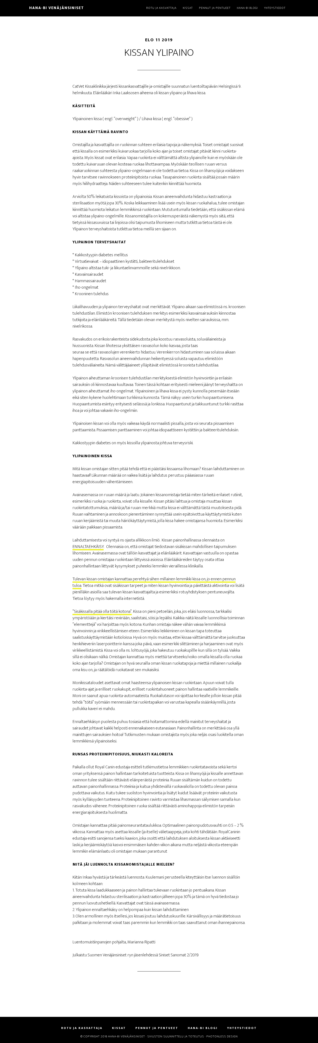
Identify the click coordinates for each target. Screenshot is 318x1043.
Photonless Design (222, 1036)
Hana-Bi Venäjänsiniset (56, 8)
